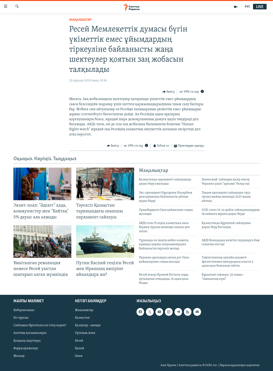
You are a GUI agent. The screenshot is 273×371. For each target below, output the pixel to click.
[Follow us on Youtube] (159, 312)
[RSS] (187, 312)
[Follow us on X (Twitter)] (149, 312)
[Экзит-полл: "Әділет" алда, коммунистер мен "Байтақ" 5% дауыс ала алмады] (42, 184)
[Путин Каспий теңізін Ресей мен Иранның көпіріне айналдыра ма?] (105, 241)
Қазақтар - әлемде (88, 325)
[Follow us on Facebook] (140, 312)
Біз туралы (20, 317)
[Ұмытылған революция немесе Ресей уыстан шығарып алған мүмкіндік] (42, 241)
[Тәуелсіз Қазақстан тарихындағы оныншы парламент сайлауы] (105, 184)
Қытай (79, 348)
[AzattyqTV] (236, 7)
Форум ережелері (25, 348)
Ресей (79, 340)
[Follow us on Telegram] (178, 312)
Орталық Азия (85, 333)
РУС (247, 6)
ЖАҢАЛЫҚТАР (80, 20)
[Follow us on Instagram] (168, 312)
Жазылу (19, 355)
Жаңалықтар (84, 310)
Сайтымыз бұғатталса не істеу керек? (39, 325)
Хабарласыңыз (23, 310)
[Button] (168, 91)
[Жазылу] (197, 312)
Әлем (78, 355)
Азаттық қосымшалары (29, 333)
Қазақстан (82, 317)
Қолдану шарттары (27, 340)
